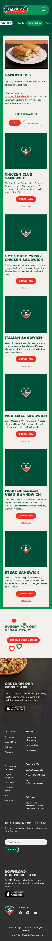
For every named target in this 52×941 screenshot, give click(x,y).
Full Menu (9, 737)
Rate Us (8, 795)
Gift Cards (9, 782)
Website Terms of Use (33, 935)
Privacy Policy (15, 935)
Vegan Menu (10, 742)
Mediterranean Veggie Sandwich (23, 493)
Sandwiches (34, 23)
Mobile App (30, 750)
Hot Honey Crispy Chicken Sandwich (24, 258)
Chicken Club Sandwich (18, 176)
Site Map (9, 800)
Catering (9, 747)
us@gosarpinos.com (34, 783)
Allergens (9, 752)
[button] (43, 9)
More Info (26, 206)
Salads (20, 23)
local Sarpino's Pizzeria (17, 96)
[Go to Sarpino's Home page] (16, 9)
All (15, 123)
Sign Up (12, 849)
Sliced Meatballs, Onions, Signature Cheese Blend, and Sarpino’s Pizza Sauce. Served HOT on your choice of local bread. (25, 424)
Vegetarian (33, 123)
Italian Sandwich (23, 338)
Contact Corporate (34, 770)
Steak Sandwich (22, 573)
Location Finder (32, 745)
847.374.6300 (39, 775)
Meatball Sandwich (26, 416)
